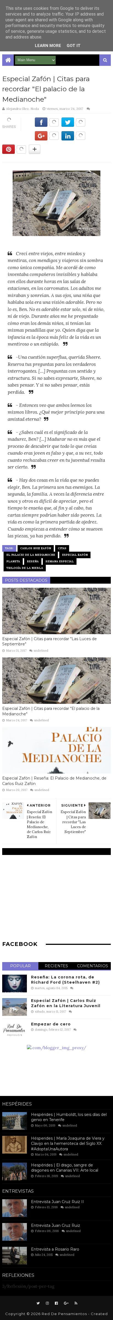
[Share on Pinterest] (14, 152)
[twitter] (38, 1303)
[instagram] (47, 1303)
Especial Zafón (75, 555)
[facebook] (56, 1303)
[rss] (75, 1303)
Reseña (33, 561)
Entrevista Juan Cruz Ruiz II (57, 1201)
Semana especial (60, 561)
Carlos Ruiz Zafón (35, 548)
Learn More (48, 45)
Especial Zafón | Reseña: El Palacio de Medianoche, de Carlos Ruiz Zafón (54, 781)
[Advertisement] (56, 897)
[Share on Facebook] (47, 125)
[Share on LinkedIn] (73, 139)
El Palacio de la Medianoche (30, 555)
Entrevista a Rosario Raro (55, 1249)
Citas (62, 548)
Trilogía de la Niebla (24, 568)
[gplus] (66, 1303)
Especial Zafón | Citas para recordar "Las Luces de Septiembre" (49, 641)
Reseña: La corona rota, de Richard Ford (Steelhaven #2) (65, 980)
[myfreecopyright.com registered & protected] (56, 1047)
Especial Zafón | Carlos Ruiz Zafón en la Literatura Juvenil (65, 1003)
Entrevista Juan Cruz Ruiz (55, 1225)
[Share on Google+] (47, 139)
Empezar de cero (51, 1024)
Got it (74, 45)
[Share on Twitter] (73, 125)
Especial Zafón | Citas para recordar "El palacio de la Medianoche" (51, 711)
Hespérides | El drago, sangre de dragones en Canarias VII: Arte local (64, 1168)
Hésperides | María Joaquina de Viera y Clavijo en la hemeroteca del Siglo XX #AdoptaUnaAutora (67, 1143)
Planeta (13, 561)
